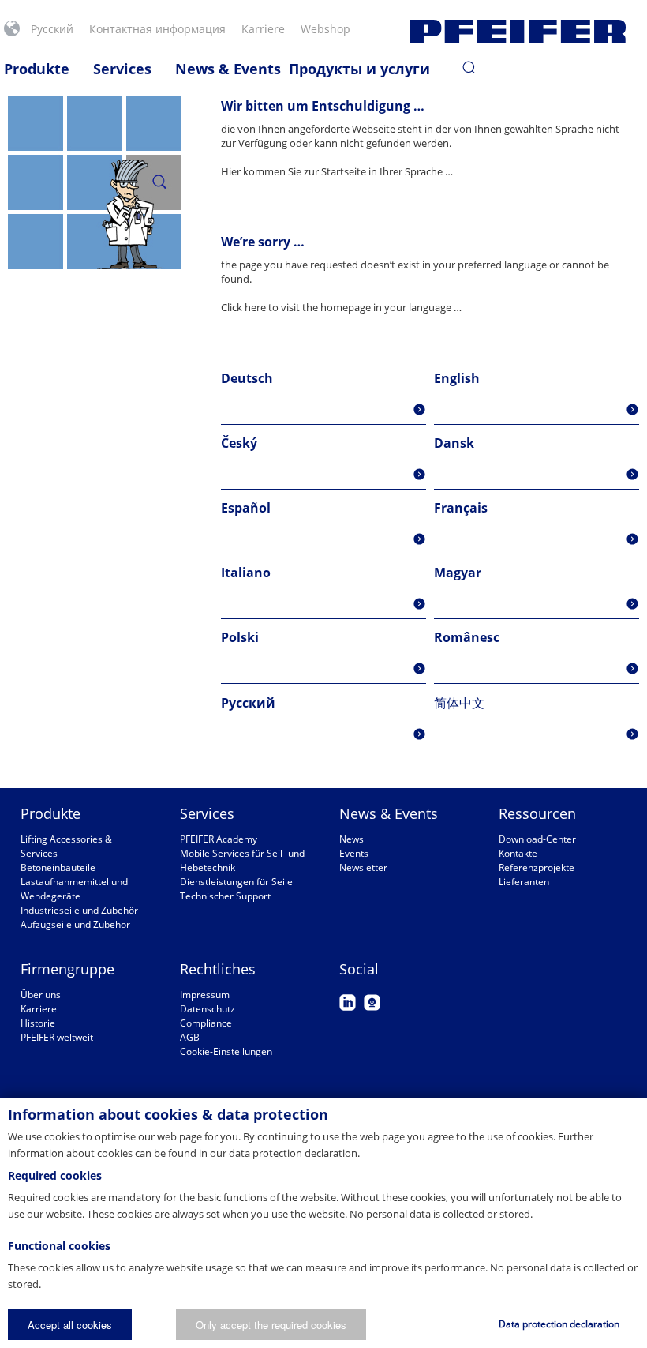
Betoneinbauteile (58, 867)
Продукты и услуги (359, 68)
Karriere (39, 1009)
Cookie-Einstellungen (226, 1051)
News (351, 839)
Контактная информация (157, 28)
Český (239, 443)
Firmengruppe (67, 968)
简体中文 (459, 703)
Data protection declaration (559, 1324)
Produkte (36, 68)
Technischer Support (225, 896)
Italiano (246, 572)
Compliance (206, 1023)
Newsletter (363, 867)
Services (122, 68)
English (457, 378)
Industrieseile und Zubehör (79, 910)
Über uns (41, 994)
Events (353, 853)
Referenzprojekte (536, 867)
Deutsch (247, 378)
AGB (190, 1037)
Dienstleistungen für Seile (236, 881)
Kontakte (518, 853)
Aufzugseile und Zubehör (75, 924)
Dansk (454, 443)
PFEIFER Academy (218, 839)
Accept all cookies (70, 1324)
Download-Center (537, 839)
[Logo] (518, 31)
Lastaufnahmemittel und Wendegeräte (74, 889)
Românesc (466, 637)
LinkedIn (347, 1002)
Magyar (457, 572)
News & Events (228, 68)
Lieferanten (524, 881)
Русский (52, 28)
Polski (240, 637)
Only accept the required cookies (271, 1324)
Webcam (372, 1002)
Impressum (205, 994)
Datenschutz (207, 1009)
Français (461, 507)
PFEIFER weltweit (57, 1037)
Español (246, 507)
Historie (38, 1023)
